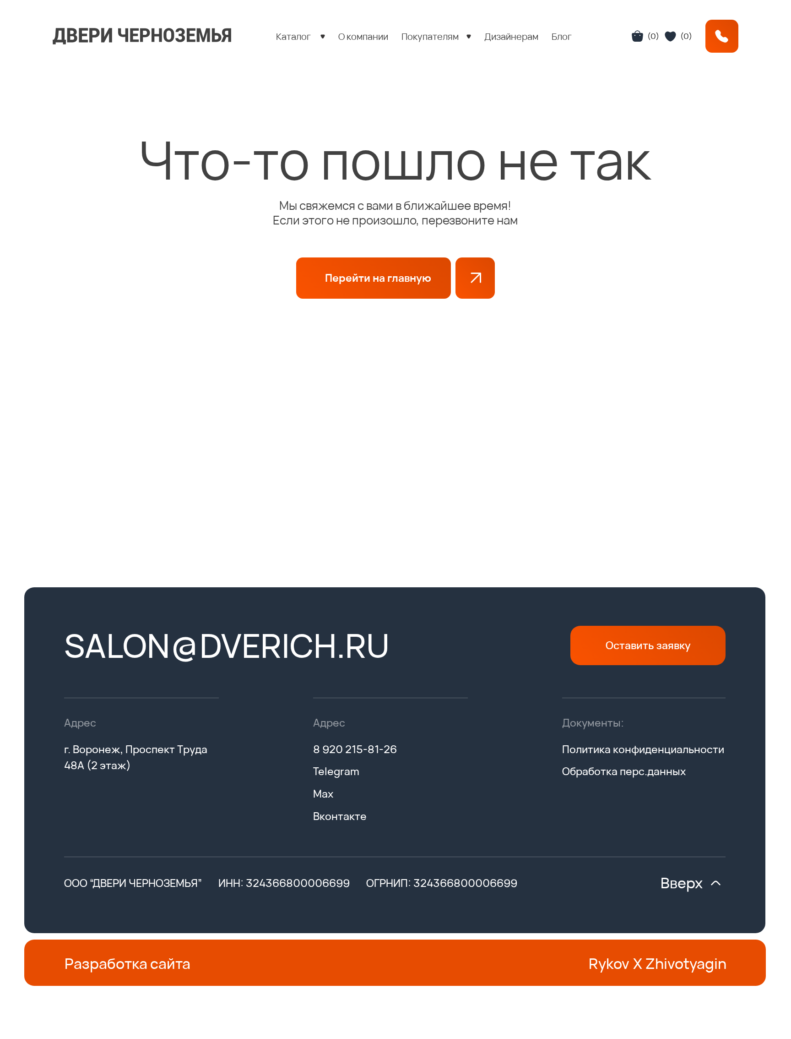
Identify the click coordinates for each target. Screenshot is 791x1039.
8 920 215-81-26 (355, 749)
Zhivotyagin (685, 963)
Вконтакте (340, 816)
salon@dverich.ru (227, 645)
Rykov (609, 963)
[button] (300, 36)
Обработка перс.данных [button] (624, 771)
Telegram (336, 771)
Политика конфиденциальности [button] (643, 749)
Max (323, 793)
